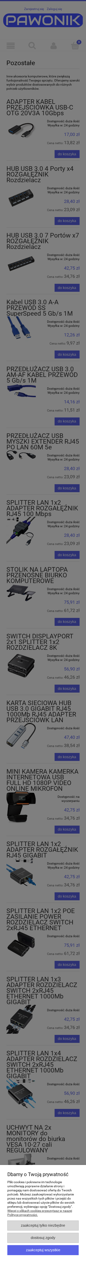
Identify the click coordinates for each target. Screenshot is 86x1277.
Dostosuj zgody (43, 1238)
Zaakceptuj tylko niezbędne (43, 1225)
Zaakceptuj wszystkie (43, 1250)
